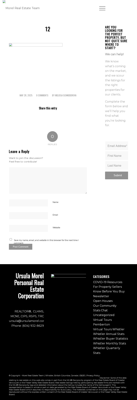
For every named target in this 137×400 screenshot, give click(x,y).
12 (47, 29)
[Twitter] (126, 8)
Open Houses (103, 301)
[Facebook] (115, 8)
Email (55, 215)
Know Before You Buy (109, 291)
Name (55, 202)
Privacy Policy (93, 375)
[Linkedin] (131, 8)
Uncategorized (104, 315)
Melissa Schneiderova (65, 95)
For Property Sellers (107, 286)
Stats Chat (100, 310)
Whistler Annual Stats (108, 334)
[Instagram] (121, 8)
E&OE (82, 375)
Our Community (104, 305)
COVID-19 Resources (107, 282)
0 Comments (42, 95)
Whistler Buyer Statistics (110, 338)
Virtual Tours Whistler (109, 329)
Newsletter (101, 296)
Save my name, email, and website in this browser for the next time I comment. (46, 242)
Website (56, 227)
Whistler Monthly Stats (109, 343)
